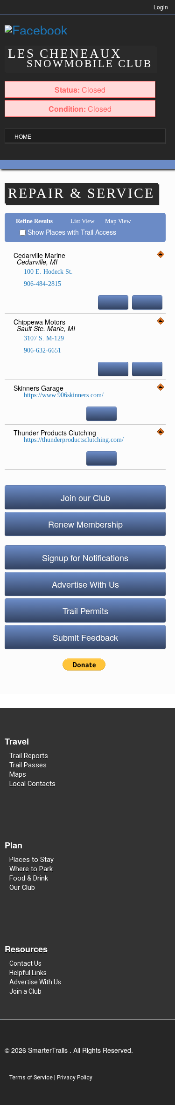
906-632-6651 (41, 350)
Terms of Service (31, 1077)
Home (22, 136)
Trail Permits (85, 610)
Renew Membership (85, 524)
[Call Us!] (113, 302)
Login (161, 7)
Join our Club (85, 497)
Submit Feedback (85, 637)
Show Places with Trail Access (71, 232)
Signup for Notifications (85, 557)
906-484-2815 (41, 283)
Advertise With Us (85, 584)
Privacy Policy (74, 1077)
